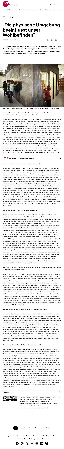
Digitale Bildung (23, 9)
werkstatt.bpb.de (33, 9)
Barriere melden (22, 439)
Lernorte (48, 9)
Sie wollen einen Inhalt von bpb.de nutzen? (34, 408)
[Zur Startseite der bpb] (10, 6)
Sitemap (28, 436)
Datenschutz (19, 436)
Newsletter (36, 436)
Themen (42, 9)
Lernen (4, 9)
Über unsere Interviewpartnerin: (20, 158)
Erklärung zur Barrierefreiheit (37, 439)
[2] (23, 305)
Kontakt (48, 436)
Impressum (10, 436)
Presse (55, 436)
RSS (43, 436)
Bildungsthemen (12, 9)
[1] (34, 188)
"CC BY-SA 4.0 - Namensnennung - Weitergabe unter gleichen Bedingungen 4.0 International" (40, 399)
